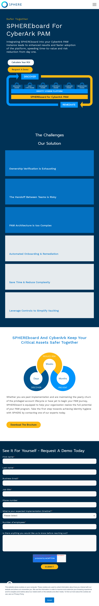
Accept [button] (49, 600)
